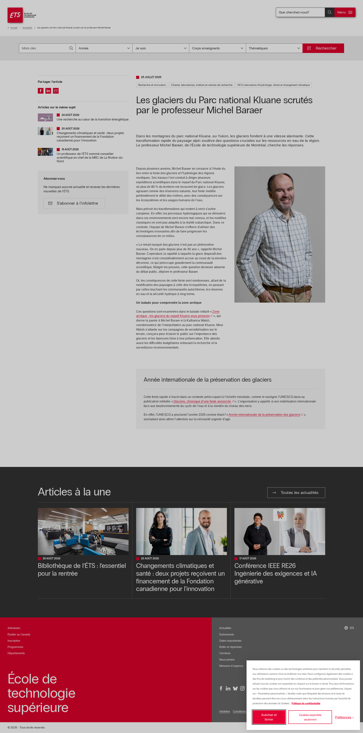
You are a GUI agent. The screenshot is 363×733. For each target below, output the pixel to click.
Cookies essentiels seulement (310, 717)
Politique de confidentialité (306, 703)
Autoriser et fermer (269, 717)
